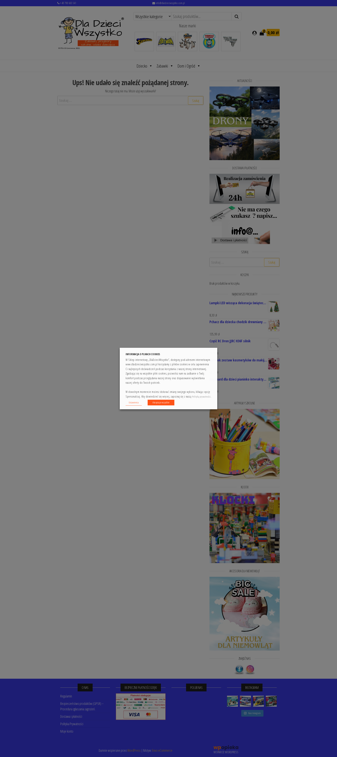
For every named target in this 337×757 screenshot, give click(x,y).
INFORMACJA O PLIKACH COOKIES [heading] (143, 354)
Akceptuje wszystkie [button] (161, 402)
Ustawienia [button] (134, 402)
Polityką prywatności (201, 396)
